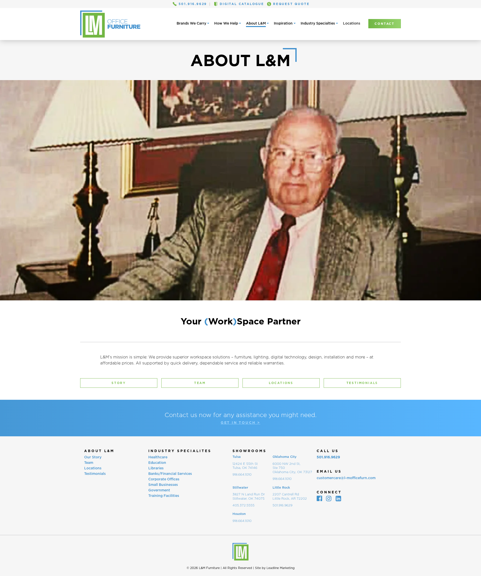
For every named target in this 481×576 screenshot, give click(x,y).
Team (88, 462)
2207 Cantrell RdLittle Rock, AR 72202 (290, 496)
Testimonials (95, 473)
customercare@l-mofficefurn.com (346, 478)
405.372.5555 (243, 505)
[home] (111, 24)
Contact (385, 23)
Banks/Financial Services (170, 473)
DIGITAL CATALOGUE (242, 4)
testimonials (362, 383)
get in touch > (240, 422)
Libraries (156, 468)
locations (281, 383)
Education (157, 462)
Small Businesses (163, 484)
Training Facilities (163, 495)
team (200, 383)
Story (118, 383)
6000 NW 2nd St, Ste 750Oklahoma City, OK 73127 (292, 468)
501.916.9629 (193, 4)
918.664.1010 (242, 474)
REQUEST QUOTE (291, 4)
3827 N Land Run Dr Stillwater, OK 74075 (248, 496)
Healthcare (157, 457)
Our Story (92, 457)
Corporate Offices (163, 479)
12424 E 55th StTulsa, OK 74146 (245, 466)
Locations (351, 23)
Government (159, 490)
